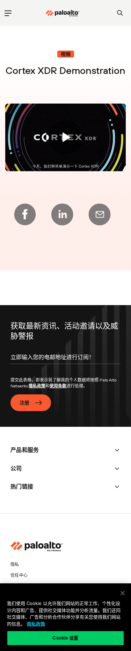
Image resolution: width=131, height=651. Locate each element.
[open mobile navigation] (8, 13)
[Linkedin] (62, 214)
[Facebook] (25, 214)
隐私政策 (37, 386)
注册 (25, 403)
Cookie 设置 (65, 638)
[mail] (99, 214)
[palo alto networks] (62, 13)
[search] (120, 13)
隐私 (14, 564)
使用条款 (58, 386)
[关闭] (122, 593)
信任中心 (19, 575)
